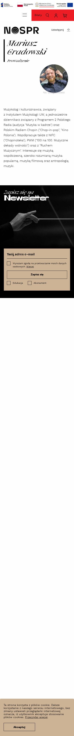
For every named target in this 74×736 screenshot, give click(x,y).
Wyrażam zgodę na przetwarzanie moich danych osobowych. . (39, 265)
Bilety (38, 15)
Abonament (40, 283)
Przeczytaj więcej (36, 717)
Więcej (30, 266)
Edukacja (18, 283)
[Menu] (24, 15)
